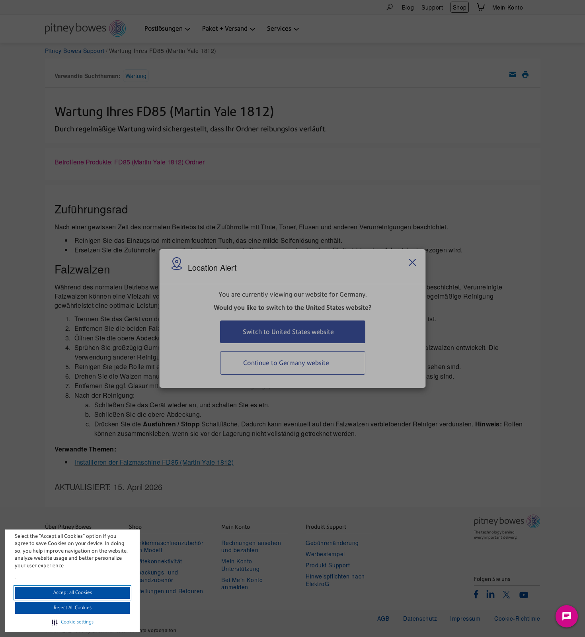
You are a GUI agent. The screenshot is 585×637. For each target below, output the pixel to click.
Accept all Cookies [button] (72, 592)
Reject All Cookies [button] (73, 607)
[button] (72, 622)
